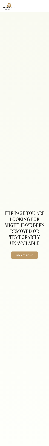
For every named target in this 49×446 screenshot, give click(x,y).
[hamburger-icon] (45, 5)
